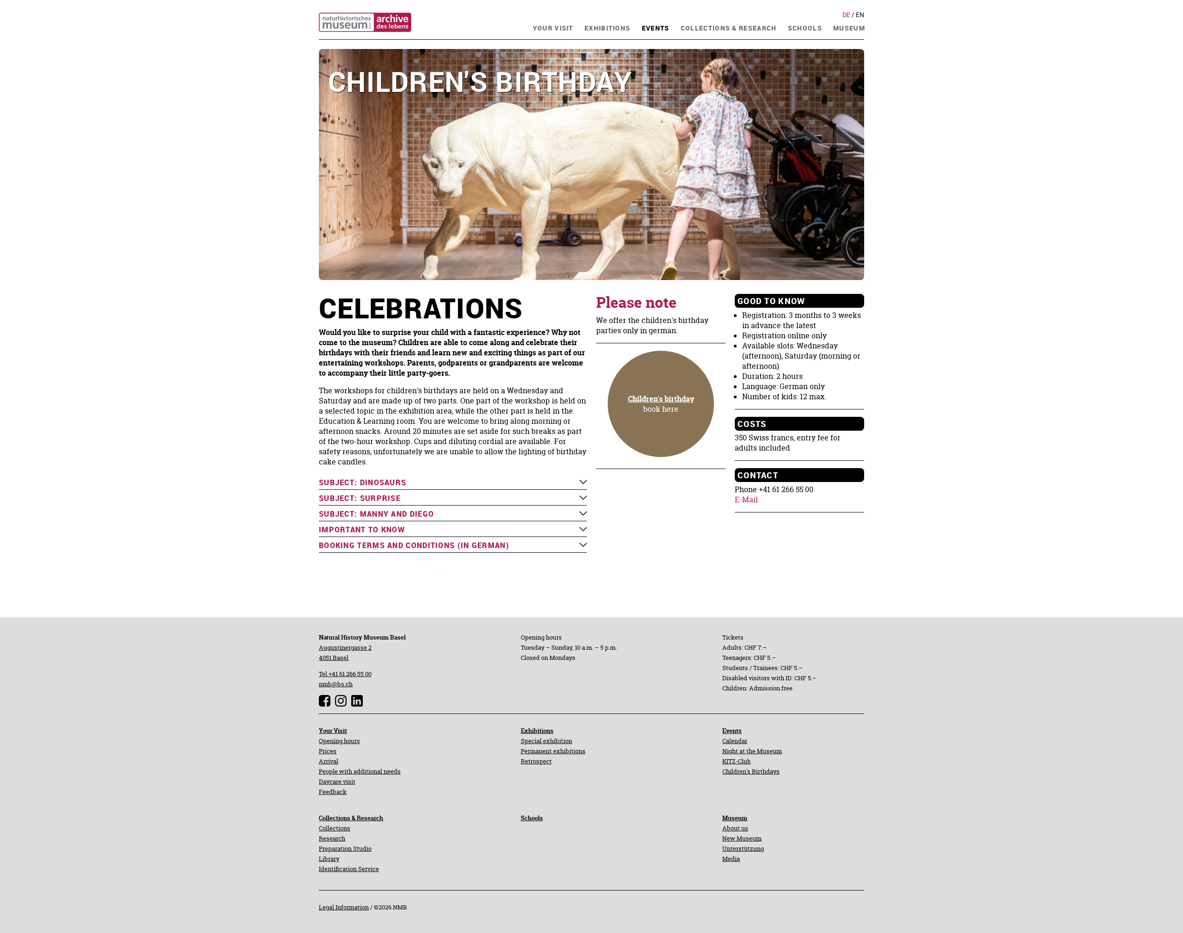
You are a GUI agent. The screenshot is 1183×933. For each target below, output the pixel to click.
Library (329, 858)
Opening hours (339, 741)
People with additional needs (360, 771)
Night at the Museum (752, 751)
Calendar (734, 741)
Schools (532, 818)
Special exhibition (546, 741)
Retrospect (536, 761)
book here (661, 404)
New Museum (742, 838)
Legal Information (344, 907)
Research (332, 838)
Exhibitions (537, 730)
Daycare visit (337, 781)
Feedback (333, 791)
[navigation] (553, 27)
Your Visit (333, 730)
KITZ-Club (736, 761)
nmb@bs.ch (336, 684)
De (847, 14)
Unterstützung (743, 848)
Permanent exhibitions (553, 751)
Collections (334, 828)
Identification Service (349, 869)
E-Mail (746, 499)
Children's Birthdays (751, 771)
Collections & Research (351, 818)
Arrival (328, 761)
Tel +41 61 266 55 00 (345, 674)
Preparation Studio (345, 848)
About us (735, 828)
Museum (734, 818)
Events (732, 730)
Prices (327, 751)
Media (731, 858)
